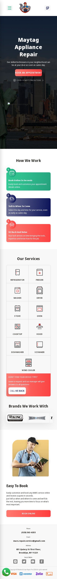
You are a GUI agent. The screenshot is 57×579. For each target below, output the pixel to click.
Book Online (28, 513)
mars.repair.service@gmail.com (29, 541)
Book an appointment (28, 72)
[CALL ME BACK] (47, 8)
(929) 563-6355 (28, 532)
